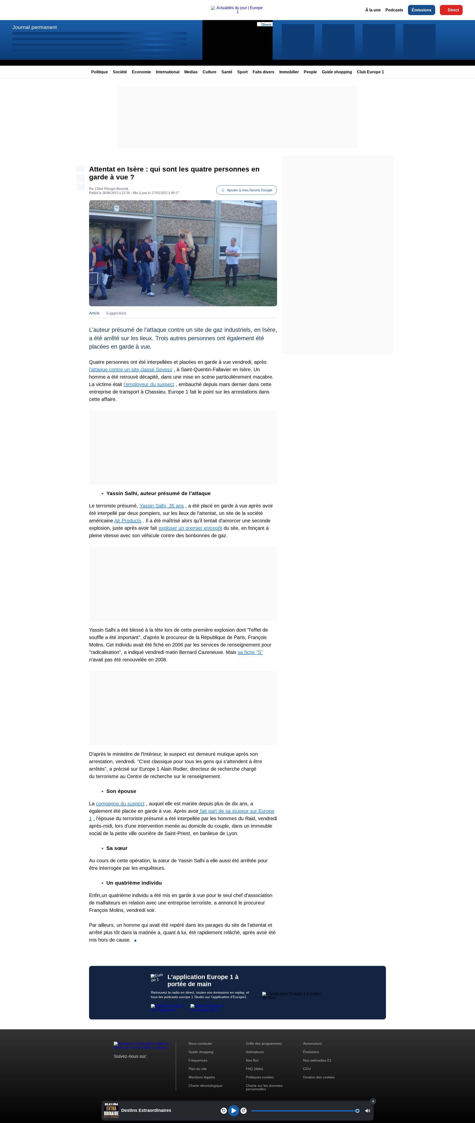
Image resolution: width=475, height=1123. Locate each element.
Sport (242, 72)
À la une (373, 10)
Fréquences (198, 1060)
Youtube (142, 1066)
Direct (453, 10)
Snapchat (150, 1066)
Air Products (127, 520)
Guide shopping (337, 72)
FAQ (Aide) (254, 1069)
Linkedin (159, 1066)
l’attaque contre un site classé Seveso (130, 369)
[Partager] (81, 168)
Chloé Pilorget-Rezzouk (111, 189)
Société (120, 72)
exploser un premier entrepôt (190, 528)
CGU (307, 1069)
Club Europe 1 (370, 72)
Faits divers (263, 72)
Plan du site (198, 1069)
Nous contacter (200, 1043)
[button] (367, 1111)
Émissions (421, 10)
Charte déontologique (205, 1086)
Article (94, 313)
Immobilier (289, 72)
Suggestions (116, 313)
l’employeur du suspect (149, 384)
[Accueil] (237, 12)
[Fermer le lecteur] (373, 1101)
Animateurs (255, 1052)
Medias (191, 72)
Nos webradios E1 (317, 1060)
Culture (209, 72)
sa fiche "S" (250, 652)
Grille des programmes (264, 1043)
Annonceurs (312, 1043)
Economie (141, 72)
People (310, 72)
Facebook (134, 1066)
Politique (99, 72)
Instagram (125, 1066)
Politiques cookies (260, 1077)
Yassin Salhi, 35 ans (162, 505)
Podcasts (394, 10)
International (167, 72)
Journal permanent (34, 27)
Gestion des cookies (319, 1077)
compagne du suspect (120, 803)
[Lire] (233, 1110)
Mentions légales (202, 1077)
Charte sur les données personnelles (264, 1087)
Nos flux (252, 1060)
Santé (226, 72)
